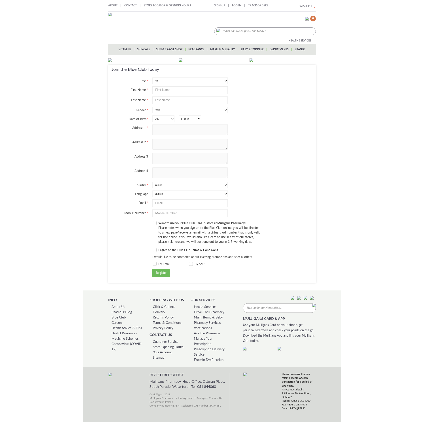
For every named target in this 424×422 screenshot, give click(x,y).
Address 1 (140, 128)
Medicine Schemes (125, 338)
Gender (142, 110)
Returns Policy (163, 317)
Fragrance (196, 49)
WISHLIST (305, 6)
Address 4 (141, 171)
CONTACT (130, 5)
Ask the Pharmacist (207, 333)
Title (144, 81)
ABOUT (113, 5)
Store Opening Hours (168, 347)
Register (161, 273)
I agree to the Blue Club (188, 250)
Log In (236, 5)
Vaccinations (203, 328)
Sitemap (158, 357)
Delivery (159, 312)
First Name (139, 90)
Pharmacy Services (207, 322)
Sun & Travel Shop (169, 49)
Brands (300, 49)
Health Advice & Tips (127, 328)
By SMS (200, 264)
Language (141, 194)
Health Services (299, 40)
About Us (118, 307)
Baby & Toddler (252, 49)
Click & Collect (164, 307)
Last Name (139, 100)
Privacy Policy (163, 328)
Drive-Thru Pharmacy (209, 312)
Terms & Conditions (204, 250)
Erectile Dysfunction (208, 360)
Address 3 (141, 156)
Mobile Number (136, 213)
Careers (117, 322)
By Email (164, 264)
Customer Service (165, 341)
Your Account (162, 352)
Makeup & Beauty (222, 49)
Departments (279, 49)
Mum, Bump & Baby (208, 317)
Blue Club (119, 317)
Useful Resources (124, 333)
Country (141, 185)
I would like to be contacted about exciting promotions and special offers (202, 257)
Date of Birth (138, 119)
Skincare (143, 49)
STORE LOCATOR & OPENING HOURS (167, 5)
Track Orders (258, 5)
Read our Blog (122, 312)
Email (143, 203)
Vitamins (125, 49)
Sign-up (219, 5)
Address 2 (140, 142)
